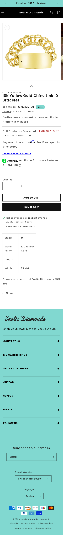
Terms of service (23, 528)
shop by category (31, 368)
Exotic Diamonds (29, 519)
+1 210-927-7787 (48, 131)
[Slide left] (24, 86)
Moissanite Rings (31, 354)
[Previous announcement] (6, 3)
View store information (20, 226)
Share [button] (9, 293)
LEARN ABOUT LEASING (16, 153)
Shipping (6, 111)
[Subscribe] (52, 457)
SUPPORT (31, 395)
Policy (31, 409)
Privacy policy (45, 523)
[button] (51, 12)
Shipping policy (43, 528)
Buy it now (31, 207)
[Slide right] (38, 86)
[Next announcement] (57, 3)
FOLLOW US (31, 423)
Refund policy (28, 523)
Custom (31, 382)
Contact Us (31, 341)
